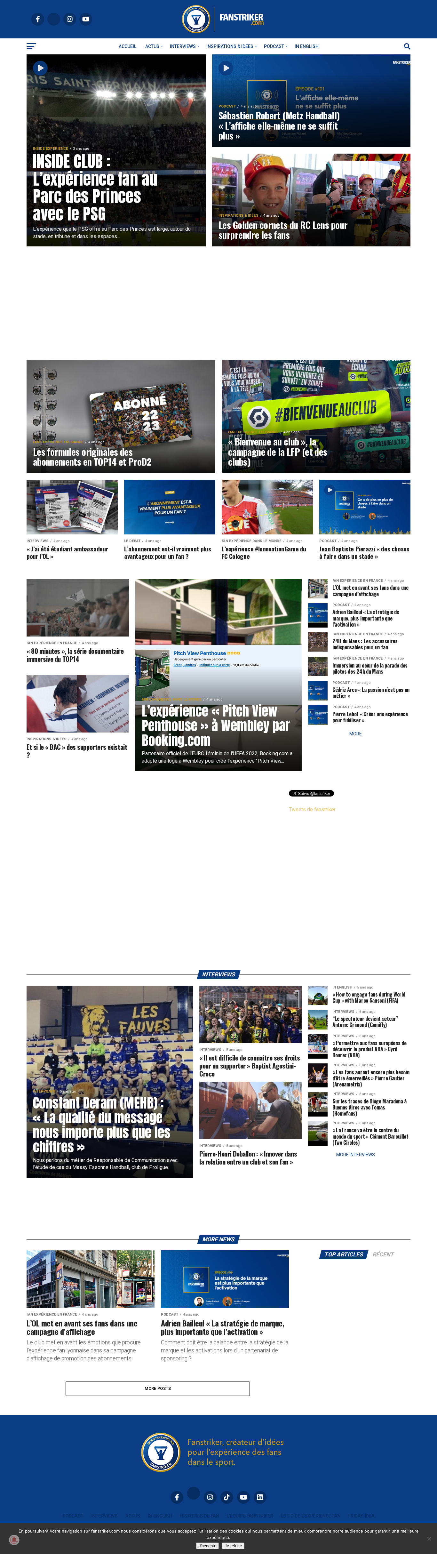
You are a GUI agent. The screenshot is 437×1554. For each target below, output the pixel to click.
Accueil (127, 46)
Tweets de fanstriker (312, 809)
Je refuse (233, 1545)
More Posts (158, 1388)
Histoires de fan (199, 1516)
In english (307, 46)
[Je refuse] (429, 1538)
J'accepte (207, 1545)
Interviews (183, 46)
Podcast (274, 46)
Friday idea (361, 1516)
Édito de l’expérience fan (311, 1516)
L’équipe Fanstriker (250, 1516)
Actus (152, 46)
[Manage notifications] (14, 1540)
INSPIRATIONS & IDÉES (229, 46)
